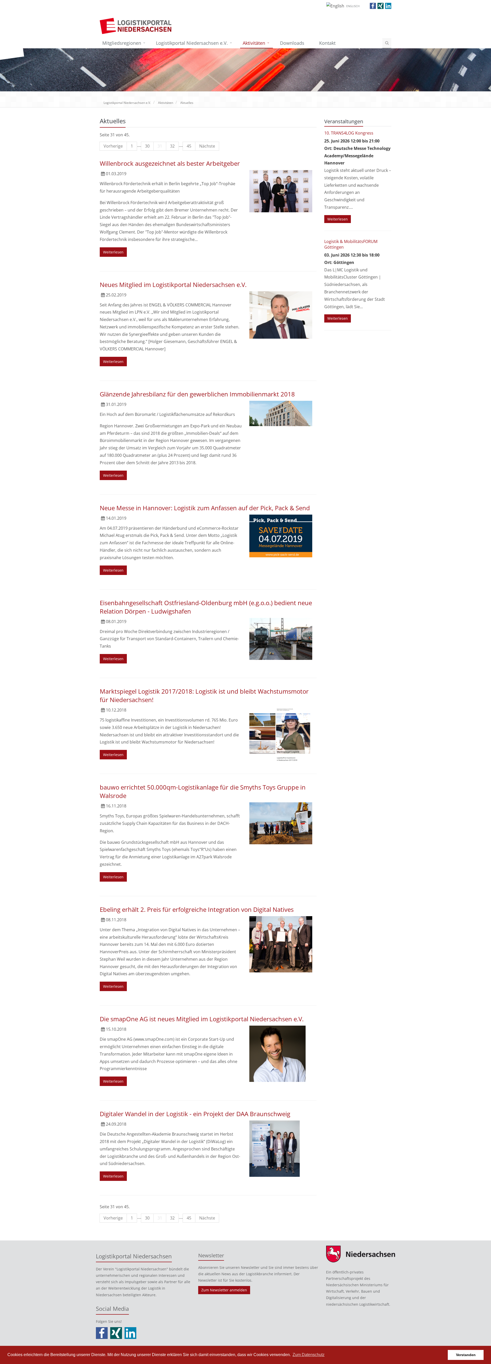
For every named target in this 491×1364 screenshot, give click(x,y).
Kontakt (327, 43)
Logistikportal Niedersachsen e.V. (192, 43)
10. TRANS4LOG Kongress (348, 133)
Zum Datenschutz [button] (309, 1354)
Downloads (292, 43)
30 (147, 146)
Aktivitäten (254, 43)
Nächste (207, 146)
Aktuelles (186, 103)
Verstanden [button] (466, 1355)
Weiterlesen (113, 252)
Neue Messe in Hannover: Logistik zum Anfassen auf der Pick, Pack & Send (205, 508)
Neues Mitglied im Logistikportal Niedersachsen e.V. (173, 284)
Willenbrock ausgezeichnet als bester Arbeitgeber (170, 163)
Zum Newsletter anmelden (224, 1290)
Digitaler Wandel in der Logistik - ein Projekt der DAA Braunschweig (195, 1114)
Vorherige (113, 146)
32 (172, 146)
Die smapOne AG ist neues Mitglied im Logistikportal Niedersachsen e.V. (202, 1019)
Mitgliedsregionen (121, 43)
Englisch (353, 6)
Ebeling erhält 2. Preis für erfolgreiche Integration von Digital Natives (197, 909)
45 (189, 146)
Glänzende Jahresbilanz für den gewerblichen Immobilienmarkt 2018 (197, 394)
